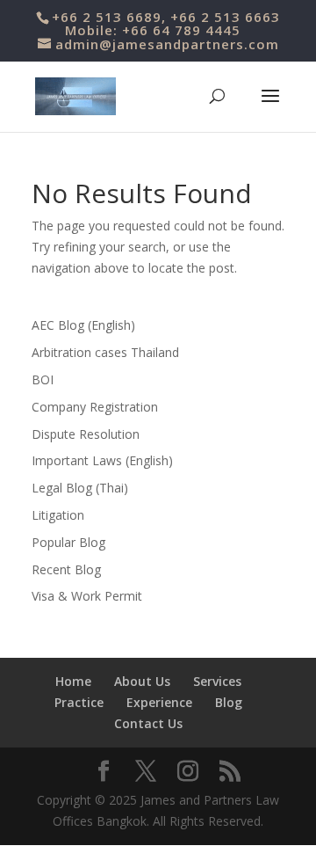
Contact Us (148, 723)
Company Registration (95, 406)
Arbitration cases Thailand (105, 352)
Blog (228, 702)
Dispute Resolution (86, 434)
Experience (159, 702)
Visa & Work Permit (87, 595)
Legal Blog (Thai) (80, 487)
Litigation (58, 515)
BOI (43, 379)
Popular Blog (68, 542)
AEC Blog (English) (83, 325)
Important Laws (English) (102, 460)
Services (217, 681)
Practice (79, 702)
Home (73, 681)
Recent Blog (66, 569)
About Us (142, 681)
